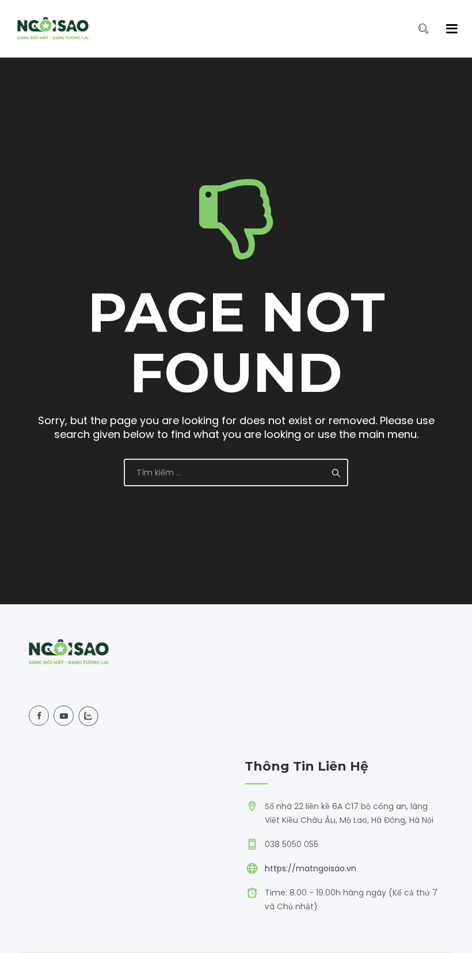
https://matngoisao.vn (310, 868)
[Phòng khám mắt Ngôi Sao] (53, 29)
